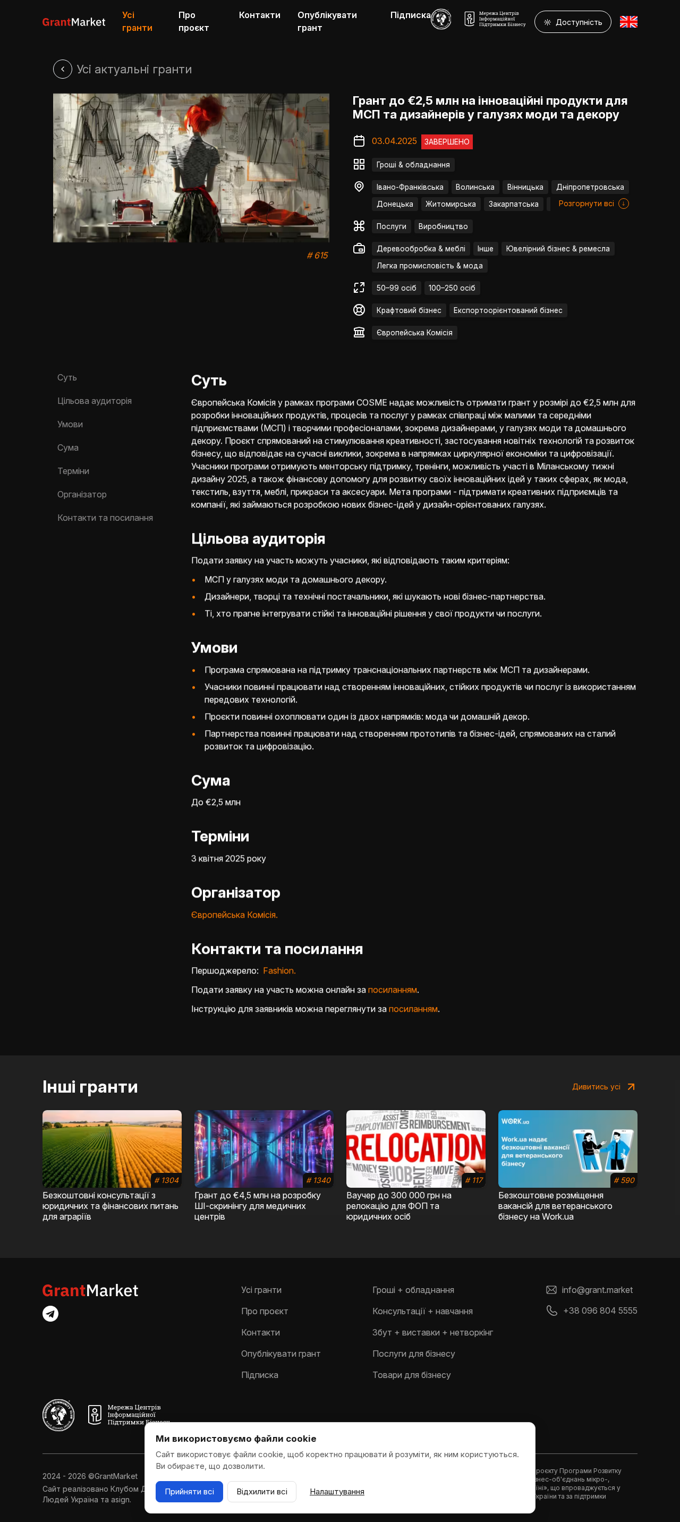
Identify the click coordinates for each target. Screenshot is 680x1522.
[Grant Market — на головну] (73, 22)
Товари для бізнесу (411, 1374)
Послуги (391, 226)
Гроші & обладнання (413, 164)
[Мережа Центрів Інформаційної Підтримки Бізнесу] (495, 19)
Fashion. (279, 970)
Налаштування (337, 1491)
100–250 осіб (452, 288)
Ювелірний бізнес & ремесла (558, 248)
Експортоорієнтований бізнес (508, 310)
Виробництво (443, 226)
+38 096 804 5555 (600, 1310)
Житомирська (451, 204)
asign (120, 1499)
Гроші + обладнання (413, 1289)
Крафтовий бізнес (409, 310)
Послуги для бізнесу (413, 1353)
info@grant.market (597, 1289)
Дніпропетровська (590, 187)
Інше (486, 248)
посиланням (392, 989)
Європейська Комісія (415, 332)
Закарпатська (514, 204)
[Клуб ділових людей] (441, 19)
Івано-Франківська (410, 187)
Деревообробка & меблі (421, 248)
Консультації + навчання (422, 1311)
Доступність (572, 22)
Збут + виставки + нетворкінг (432, 1332)
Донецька (395, 204)
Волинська (475, 187)
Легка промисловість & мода (430, 265)
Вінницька (525, 187)
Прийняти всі (189, 1491)
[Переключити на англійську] (629, 22)
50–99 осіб (396, 288)
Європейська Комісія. (234, 914)
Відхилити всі (261, 1491)
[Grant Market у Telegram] (50, 1314)
